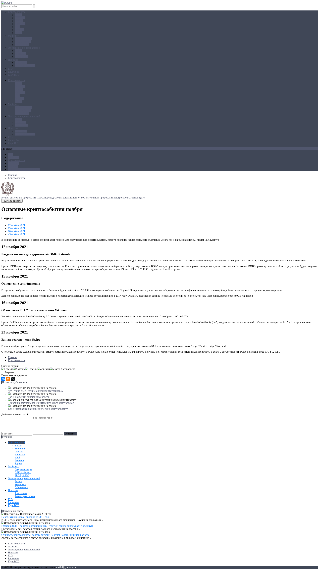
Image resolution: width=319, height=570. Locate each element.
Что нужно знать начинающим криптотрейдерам (35, 390)
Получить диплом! (12, 201)
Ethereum (20, 17)
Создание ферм (23, 38)
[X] (13, 379)
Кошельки (20, 53)
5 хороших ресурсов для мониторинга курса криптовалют (41, 402)
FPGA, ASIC (22, 44)
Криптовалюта (16, 11)
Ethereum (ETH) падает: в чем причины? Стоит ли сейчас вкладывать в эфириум (47, 525)
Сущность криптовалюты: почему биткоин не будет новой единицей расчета (45, 534)
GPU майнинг (23, 41)
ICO (10, 68)
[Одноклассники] (8, 379)
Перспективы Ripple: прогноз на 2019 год (25, 517)
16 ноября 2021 (16, 231)
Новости (13, 59)
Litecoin (19, 20)
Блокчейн (13, 71)
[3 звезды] (31, 369)
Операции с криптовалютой (24, 47)
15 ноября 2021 (16, 228)
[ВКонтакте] (3, 379)
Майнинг (13, 35)
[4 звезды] (44, 369)
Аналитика (21, 62)
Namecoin (20, 23)
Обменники (21, 56)
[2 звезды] (19, 369)
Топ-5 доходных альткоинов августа (28, 396)
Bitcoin (18, 14)
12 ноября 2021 (16, 225)
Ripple (18, 32)
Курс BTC (13, 74)
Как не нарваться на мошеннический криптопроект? (38, 408)
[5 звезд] (55, 369)
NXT (17, 26)
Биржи (18, 50)
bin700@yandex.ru (65, 567)
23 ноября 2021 (16, 234)
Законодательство (25, 65)
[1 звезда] (7, 369)
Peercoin (19, 29)
